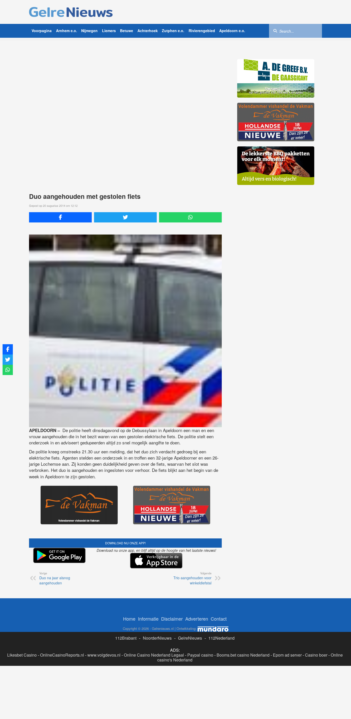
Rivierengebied (202, 30)
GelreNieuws (190, 638)
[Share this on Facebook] (60, 217)
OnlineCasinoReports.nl (62, 655)
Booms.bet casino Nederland (243, 655)
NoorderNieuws (157, 638)
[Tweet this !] (125, 217)
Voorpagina (42, 30)
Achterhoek (147, 30)
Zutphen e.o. (173, 30)
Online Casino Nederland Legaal (154, 655)
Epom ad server (287, 655)
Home (129, 618)
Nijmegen (89, 30)
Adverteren (196, 618)
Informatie (148, 618)
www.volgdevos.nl (104, 655)
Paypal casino (200, 655)
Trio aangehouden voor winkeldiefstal (192, 578)
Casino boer (316, 655)
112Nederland (221, 638)
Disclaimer (172, 618)
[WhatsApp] (190, 217)
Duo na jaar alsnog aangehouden (54, 578)
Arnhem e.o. (66, 30)
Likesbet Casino (22, 655)
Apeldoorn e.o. (232, 30)
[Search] (275, 30)
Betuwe (126, 30)
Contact (219, 618)
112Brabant (125, 638)
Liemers (109, 30)
